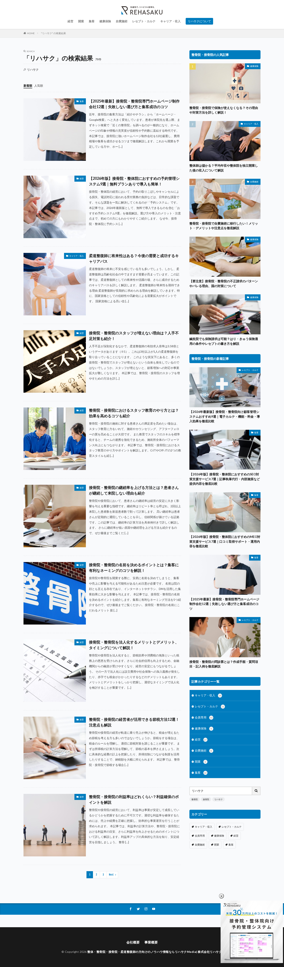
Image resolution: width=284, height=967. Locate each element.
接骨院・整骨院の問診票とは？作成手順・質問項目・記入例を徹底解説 (223, 664)
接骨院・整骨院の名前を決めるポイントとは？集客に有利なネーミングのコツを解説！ (134, 567)
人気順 (38, 85)
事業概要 (151, 942)
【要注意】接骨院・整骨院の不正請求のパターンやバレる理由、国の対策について (223, 283)
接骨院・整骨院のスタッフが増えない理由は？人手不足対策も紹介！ (134, 336)
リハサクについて (199, 21)
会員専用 (203, 717)
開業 (81, 21)
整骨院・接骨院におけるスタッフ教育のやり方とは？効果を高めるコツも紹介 (134, 413)
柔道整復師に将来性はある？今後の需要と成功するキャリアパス (134, 258)
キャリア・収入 (170, 21)
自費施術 (121, 21)
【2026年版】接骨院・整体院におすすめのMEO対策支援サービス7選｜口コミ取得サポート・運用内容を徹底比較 (224, 541)
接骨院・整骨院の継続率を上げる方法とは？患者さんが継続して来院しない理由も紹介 (134, 490)
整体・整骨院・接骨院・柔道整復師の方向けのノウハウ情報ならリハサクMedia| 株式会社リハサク (154, 951)
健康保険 (105, 21)
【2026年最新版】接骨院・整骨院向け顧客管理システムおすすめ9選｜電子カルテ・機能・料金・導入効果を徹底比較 (224, 416)
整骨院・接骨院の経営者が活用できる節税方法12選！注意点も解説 (134, 722)
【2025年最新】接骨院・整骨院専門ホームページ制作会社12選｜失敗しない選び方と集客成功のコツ (134, 104)
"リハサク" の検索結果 (53, 33)
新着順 (27, 85)
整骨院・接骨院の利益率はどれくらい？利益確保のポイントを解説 (134, 799)
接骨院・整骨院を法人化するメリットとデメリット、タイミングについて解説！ (134, 645)
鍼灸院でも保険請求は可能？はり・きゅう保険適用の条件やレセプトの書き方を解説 (223, 341)
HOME (31, 33)
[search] (256, 791)
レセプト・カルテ (144, 21)
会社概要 (133, 942)
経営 (70, 21)
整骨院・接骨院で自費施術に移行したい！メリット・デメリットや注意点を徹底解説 (223, 225)
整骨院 (194, 799)
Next (111, 874)
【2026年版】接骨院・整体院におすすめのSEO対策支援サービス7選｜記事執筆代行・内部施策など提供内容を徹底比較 (224, 478)
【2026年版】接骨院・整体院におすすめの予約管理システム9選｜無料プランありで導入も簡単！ (134, 181)
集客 (92, 21)
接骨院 (206, 799)
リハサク (218, 799)
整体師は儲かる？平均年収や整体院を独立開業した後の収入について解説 (223, 168)
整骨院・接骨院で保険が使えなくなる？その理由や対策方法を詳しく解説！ (223, 110)
